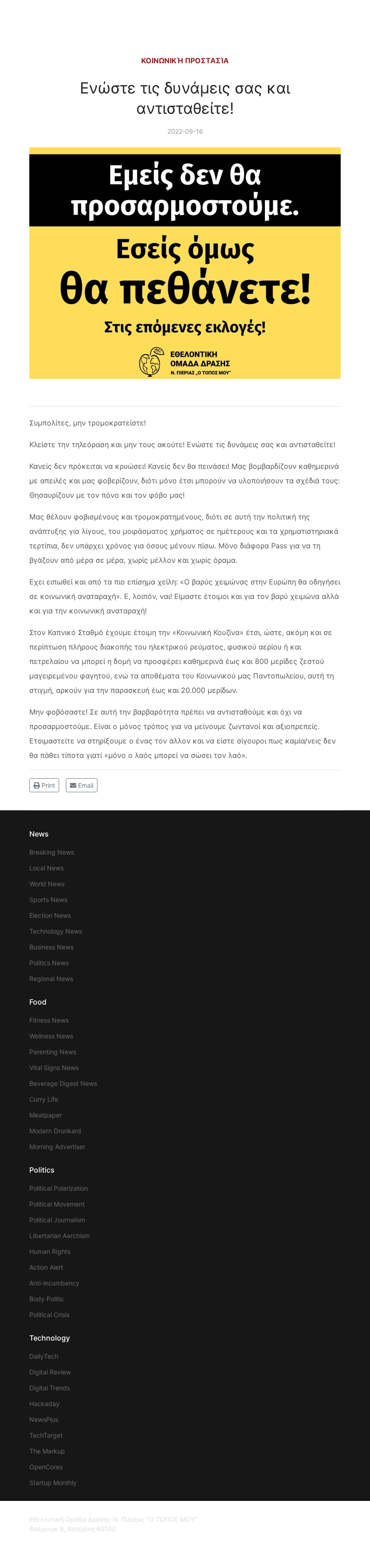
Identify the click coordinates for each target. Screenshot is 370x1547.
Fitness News (49, 1020)
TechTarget (46, 1435)
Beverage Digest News (63, 1083)
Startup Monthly (53, 1482)
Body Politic (46, 1299)
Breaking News (51, 852)
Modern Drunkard (55, 1131)
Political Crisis (49, 1314)
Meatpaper (45, 1115)
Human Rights (49, 1251)
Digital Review (50, 1372)
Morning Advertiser (57, 1146)
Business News (51, 947)
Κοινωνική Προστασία (185, 60)
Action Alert (46, 1267)
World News (47, 884)
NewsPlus (43, 1419)
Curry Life (43, 1099)
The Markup (47, 1451)
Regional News (51, 978)
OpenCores (46, 1467)
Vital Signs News (54, 1067)
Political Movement (57, 1204)
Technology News (55, 931)
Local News (46, 868)
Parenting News (52, 1052)
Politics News (49, 963)
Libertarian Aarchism (59, 1235)
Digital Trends (49, 1388)
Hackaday (44, 1403)
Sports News (48, 899)
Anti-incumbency (54, 1283)
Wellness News (51, 1036)
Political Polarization (58, 1188)
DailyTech (43, 1356)
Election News (50, 915)
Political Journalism (57, 1220)
